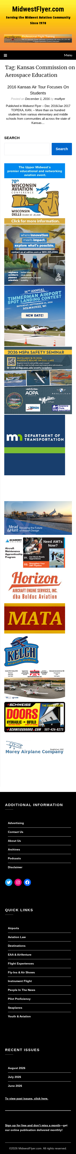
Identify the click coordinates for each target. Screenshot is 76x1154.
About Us (14, 840)
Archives (14, 849)
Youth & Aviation (19, 1016)
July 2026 (14, 1077)
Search (12, 138)
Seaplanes (15, 1007)
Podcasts (14, 858)
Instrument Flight (20, 981)
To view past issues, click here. (26, 1098)
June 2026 (15, 1085)
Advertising (16, 823)
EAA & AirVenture (19, 954)
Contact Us (15, 832)
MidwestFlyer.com (38, 9)
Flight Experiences (21, 963)
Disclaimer (15, 867)
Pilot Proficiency (19, 998)
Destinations (17, 945)
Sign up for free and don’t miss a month (32, 1125)
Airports (13, 928)
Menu (68, 55)
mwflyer (60, 99)
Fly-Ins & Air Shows (21, 972)
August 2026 (16, 1068)
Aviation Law (17, 937)
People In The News (21, 990)
